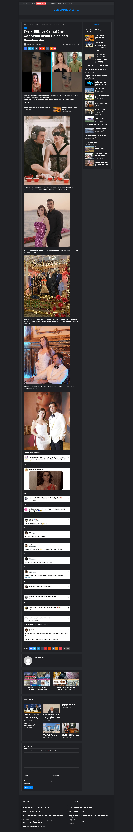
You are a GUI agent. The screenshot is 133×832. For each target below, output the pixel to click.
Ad (25, 769)
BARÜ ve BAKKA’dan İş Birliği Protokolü (96, 124)
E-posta (26, 775)
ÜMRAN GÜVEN (30, 44)
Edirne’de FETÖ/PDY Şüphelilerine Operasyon (50, 734)
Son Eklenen (97, 24)
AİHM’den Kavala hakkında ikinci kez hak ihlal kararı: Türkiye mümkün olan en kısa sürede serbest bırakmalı (32, 717)
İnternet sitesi (56, 775)
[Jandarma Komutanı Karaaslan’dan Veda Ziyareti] (70, 728)
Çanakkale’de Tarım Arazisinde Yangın (100, 129)
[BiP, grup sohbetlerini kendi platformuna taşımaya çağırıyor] (89, 83)
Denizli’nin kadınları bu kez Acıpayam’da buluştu (101, 155)
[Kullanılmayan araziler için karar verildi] (89, 149)
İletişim (86, 17)
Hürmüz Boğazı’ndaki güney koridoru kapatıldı (37, 107)
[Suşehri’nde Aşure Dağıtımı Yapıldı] (57, 109)
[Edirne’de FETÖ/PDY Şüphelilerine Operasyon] (51, 728)
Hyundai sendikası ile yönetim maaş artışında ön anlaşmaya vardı (95, 136)
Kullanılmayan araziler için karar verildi (101, 147)
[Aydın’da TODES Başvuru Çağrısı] (89, 97)
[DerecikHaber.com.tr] (66, 10)
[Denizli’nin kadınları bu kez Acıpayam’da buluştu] (89, 156)
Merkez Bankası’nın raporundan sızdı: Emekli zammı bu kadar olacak (102, 162)
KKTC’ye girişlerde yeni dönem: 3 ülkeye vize (30, 724)
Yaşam (80, 17)
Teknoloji (73, 17)
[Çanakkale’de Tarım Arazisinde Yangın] (89, 130)
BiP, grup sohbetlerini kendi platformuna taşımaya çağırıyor (101, 82)
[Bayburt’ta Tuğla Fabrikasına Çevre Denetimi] (89, 111)
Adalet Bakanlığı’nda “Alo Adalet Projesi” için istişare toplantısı (97, 141)
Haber (54, 17)
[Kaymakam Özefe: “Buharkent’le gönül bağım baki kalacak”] (89, 119)
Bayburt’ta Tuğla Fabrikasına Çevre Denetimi (100, 111)
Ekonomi (60, 17)
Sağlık (66, 17)
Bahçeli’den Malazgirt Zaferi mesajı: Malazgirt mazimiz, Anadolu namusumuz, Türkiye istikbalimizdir (51, 717)
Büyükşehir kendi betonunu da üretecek (70, 704)
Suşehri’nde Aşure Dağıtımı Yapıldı (100, 36)
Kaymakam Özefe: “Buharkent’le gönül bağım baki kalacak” (101, 118)
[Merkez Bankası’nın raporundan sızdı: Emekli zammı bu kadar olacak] (89, 163)
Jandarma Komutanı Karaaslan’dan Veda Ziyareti (70, 734)
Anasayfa (47, 17)
